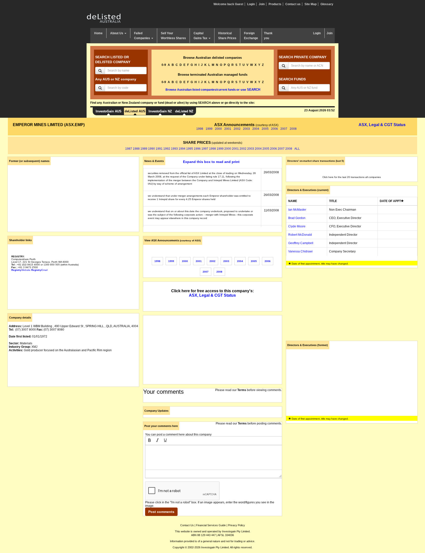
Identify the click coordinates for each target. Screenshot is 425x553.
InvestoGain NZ (160, 111)
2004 (255, 129)
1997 (204, 148)
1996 (197, 148)
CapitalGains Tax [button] (201, 35)
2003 (246, 129)
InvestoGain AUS (108, 111)
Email (39, 270)
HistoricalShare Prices (227, 35)
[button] (149, 440)
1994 (182, 148)
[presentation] (149, 440)
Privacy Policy (236, 525)
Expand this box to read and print (211, 162)
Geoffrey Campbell (300, 243)
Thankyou (268, 35)
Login (251, 4)
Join (262, 4)
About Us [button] (117, 33)
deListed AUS (135, 111)
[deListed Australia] (104, 18)
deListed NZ (184, 111)
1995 (189, 148)
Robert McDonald (300, 234)
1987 (128, 148)
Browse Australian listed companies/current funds (201, 89)
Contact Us (187, 525)
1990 (151, 148)
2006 (274, 129)
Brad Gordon (296, 218)
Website (20, 270)
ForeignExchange (251, 35)
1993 (174, 148)
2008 (293, 129)
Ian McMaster (297, 209)
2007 (283, 129)
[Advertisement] (73, 425)
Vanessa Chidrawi (300, 251)
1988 (136, 148)
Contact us (293, 4)
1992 (166, 148)
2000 (218, 129)
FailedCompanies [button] (142, 35)
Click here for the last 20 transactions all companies (351, 177)
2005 (265, 129)
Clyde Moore (296, 226)
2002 (237, 129)
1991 (159, 148)
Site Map (310, 4)
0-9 (164, 65)
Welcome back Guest (228, 4)
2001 (227, 129)
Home (98, 33)
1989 (143, 148)
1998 (199, 129)
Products (275, 4)
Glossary (326, 4)
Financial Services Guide (211, 525)
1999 (209, 129)
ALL (297, 148)
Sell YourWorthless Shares (173, 35)
